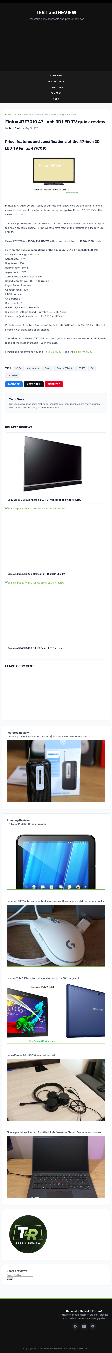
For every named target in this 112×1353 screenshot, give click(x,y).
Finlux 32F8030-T (54, 351)
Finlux (48, 368)
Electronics (56, 81)
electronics (33, 368)
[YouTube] (93, 1326)
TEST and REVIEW (56, 12)
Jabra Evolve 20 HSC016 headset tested (31, 1055)
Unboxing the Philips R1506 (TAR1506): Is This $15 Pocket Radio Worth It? (50, 736)
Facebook (14, 384)
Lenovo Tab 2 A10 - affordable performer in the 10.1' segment (43, 978)
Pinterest (54, 384)
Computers (56, 87)
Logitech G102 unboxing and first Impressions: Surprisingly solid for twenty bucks (55, 901)
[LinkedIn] (84, 1326)
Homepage (56, 75)
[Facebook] (75, 1326)
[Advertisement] (56, 43)
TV (92, 368)
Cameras (56, 93)
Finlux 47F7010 (64, 368)
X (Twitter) (34, 384)
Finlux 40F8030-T (84, 351)
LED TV (81, 368)
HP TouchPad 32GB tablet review (26, 824)
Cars (56, 99)
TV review (12, 375)
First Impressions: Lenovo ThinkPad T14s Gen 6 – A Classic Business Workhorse (54, 1132)
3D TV (18, 368)
